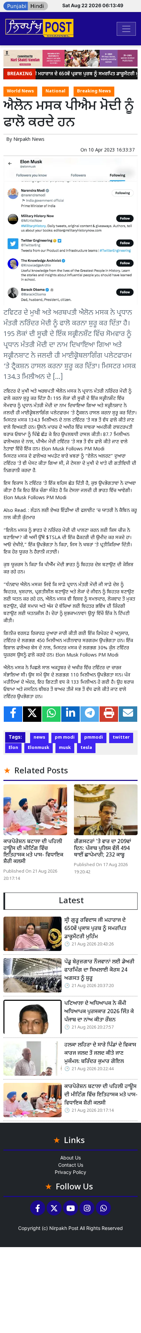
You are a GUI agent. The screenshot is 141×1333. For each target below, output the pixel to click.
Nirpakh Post (63, 1228)
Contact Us (70, 1165)
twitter (121, 737)
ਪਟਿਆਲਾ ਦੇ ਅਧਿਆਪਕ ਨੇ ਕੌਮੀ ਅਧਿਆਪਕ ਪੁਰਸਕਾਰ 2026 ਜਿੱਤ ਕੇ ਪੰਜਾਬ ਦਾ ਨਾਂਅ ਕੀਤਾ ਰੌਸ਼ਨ (99, 1012)
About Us (70, 1158)
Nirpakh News (28, 139)
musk (65, 748)
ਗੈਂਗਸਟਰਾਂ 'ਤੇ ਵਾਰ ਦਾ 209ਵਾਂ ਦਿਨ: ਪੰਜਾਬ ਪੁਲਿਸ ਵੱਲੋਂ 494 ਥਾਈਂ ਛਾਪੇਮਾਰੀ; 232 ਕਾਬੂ (102, 848)
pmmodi (93, 737)
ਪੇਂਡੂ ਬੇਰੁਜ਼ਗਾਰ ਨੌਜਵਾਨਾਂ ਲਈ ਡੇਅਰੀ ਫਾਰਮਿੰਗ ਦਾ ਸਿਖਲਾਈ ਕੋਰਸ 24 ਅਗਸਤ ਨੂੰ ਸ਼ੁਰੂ (99, 970)
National (55, 91)
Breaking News (94, 91)
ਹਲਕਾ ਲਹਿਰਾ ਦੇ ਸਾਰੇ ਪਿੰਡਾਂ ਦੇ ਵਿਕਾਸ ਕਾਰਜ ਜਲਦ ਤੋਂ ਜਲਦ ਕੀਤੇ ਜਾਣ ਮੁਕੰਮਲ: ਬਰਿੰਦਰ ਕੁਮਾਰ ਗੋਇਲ (100, 1053)
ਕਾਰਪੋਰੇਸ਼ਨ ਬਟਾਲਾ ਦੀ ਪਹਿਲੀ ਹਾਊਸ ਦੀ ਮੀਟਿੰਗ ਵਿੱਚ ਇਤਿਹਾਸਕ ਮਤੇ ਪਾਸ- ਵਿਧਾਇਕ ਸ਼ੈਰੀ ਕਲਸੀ (33, 851)
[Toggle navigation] (126, 29)
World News (20, 91)
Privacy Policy (70, 1172)
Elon (13, 748)
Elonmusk (38, 748)
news (39, 737)
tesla (86, 748)
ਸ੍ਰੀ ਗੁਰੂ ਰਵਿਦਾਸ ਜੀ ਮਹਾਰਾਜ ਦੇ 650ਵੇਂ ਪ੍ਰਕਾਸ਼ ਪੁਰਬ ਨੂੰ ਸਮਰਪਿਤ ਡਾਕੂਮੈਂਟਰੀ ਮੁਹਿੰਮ (95, 929)
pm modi (65, 737)
